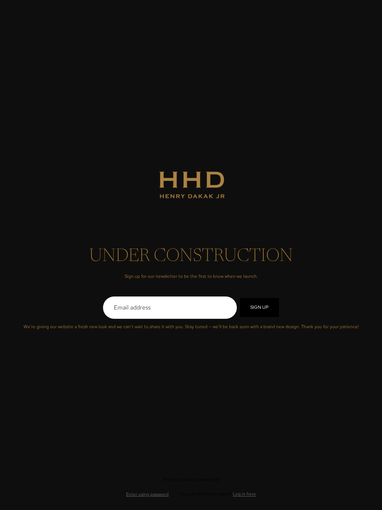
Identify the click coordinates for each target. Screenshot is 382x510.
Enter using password (147, 494)
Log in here (244, 494)
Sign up (259, 307)
